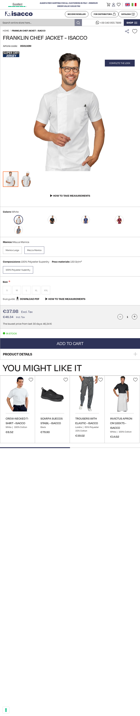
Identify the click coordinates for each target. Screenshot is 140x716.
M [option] (17, 290)
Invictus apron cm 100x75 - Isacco (121, 423)
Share (127, 31)
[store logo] (33, 14)
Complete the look (119, 63)
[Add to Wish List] (134, 31)
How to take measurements (71, 195)
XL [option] (36, 290)
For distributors (103, 14)
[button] (108, 5)
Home (6, 30)
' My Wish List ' (119, 4)
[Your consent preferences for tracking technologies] (6, 710)
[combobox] (41, 22)
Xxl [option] (46, 290)
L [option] (26, 290)
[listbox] (70, 290)
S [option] (7, 290)
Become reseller (77, 14)
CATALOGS (126, 14)
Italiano (134, 4)
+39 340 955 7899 (110, 22)
